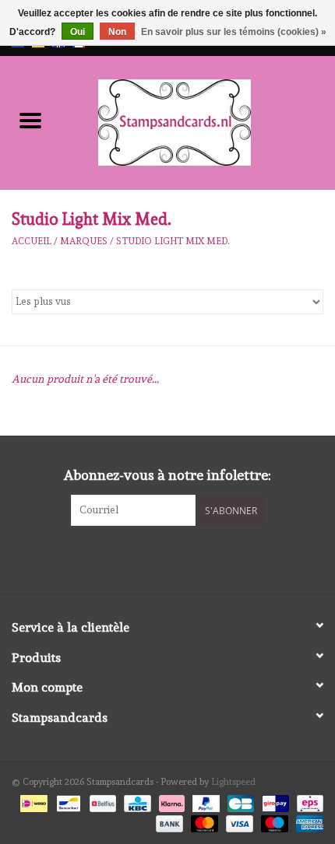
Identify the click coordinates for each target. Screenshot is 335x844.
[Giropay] (273, 801)
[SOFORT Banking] (170, 801)
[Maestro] (273, 821)
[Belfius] (101, 801)
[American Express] (307, 821)
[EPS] (307, 801)
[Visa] (238, 821)
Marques (84, 241)
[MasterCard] (202, 821)
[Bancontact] (67, 801)
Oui (77, 31)
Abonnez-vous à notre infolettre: (167, 475)
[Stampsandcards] (198, 120)
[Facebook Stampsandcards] (154, 557)
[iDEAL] (32, 801)
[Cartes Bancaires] (239, 801)
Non (117, 31)
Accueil (31, 241)
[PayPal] (204, 801)
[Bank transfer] (167, 821)
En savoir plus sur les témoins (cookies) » (233, 31)
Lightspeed (233, 781)
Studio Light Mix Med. (173, 241)
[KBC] (135, 801)
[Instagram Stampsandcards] (181, 557)
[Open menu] (30, 119)
